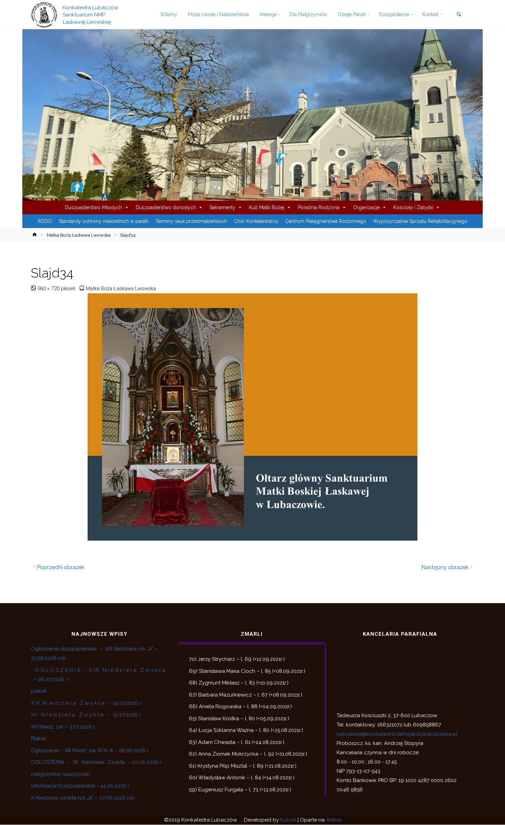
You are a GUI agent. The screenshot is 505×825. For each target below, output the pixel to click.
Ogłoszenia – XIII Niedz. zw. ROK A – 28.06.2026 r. (90, 750)
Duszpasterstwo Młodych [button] (93, 207)
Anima (333, 820)
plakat (38, 691)
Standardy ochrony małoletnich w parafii (103, 221)
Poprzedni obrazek (61, 567)
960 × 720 (49, 288)
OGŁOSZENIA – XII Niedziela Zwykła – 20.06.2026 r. (96, 762)
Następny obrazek (445, 567)
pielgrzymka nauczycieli (60, 774)
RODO (45, 221)
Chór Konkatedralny (256, 221)
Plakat (38, 738)
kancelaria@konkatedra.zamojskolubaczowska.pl (397, 734)
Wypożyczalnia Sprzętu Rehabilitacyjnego (420, 221)
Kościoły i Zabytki (413, 207)
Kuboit (288, 820)
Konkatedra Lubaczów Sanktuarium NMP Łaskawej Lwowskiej (90, 14)
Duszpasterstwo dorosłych (166, 207)
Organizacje (366, 207)
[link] (458, 15)
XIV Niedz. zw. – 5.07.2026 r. (63, 727)
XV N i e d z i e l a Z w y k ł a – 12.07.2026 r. (86, 715)
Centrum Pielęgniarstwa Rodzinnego (325, 221)
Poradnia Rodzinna (318, 207)
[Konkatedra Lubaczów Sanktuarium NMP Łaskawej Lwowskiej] (44, 14)
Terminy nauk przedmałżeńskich (191, 221)
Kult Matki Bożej (266, 207)
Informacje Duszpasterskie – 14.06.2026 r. (80, 786)
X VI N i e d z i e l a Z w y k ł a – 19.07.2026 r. (86, 703)
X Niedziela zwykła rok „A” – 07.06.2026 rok (83, 798)
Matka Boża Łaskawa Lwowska (79, 235)
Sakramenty (222, 207)
